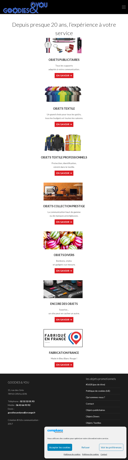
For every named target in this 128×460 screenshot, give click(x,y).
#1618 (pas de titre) (95, 384)
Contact (104, 454)
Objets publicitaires (95, 410)
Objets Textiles (93, 422)
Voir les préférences (111, 447)
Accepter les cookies (59, 447)
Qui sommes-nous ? (95, 397)
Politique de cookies (72, 454)
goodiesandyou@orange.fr (21, 412)
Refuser (85, 447)
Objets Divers (92, 416)
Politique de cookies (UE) (98, 391)
